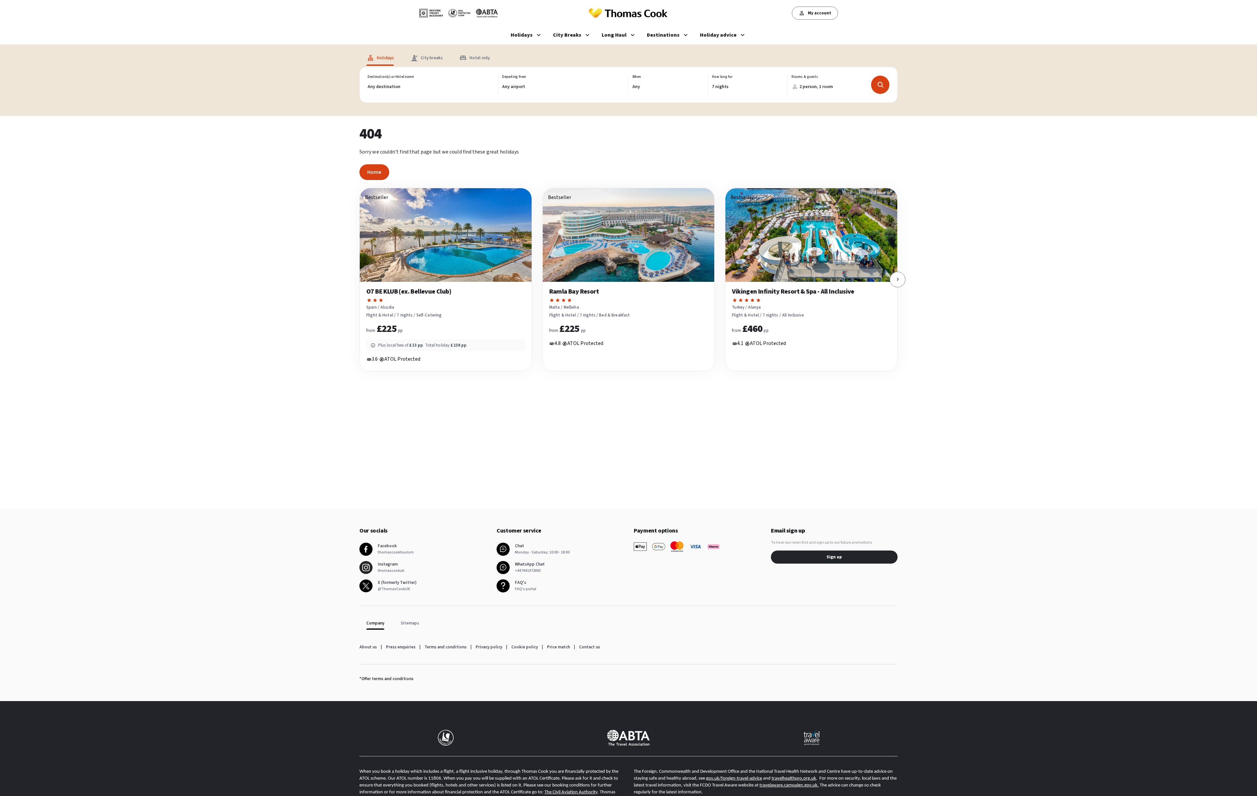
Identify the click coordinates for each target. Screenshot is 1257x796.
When (636, 77)
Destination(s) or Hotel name (391, 77)
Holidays (385, 58)
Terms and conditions (445, 647)
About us (368, 647)
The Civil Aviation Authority (570, 792)
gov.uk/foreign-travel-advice (734, 778)
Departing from (514, 77)
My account (819, 13)
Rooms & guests (805, 77)
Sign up (834, 557)
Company (375, 623)
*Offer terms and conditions (386, 679)
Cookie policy (524, 647)
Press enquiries (400, 647)
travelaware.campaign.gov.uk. (789, 785)
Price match (558, 647)
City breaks (432, 58)
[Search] (880, 85)
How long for (722, 77)
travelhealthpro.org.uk (794, 778)
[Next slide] (897, 279)
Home (374, 172)
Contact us (589, 647)
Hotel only (479, 58)
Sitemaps (410, 623)
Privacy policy (489, 647)
